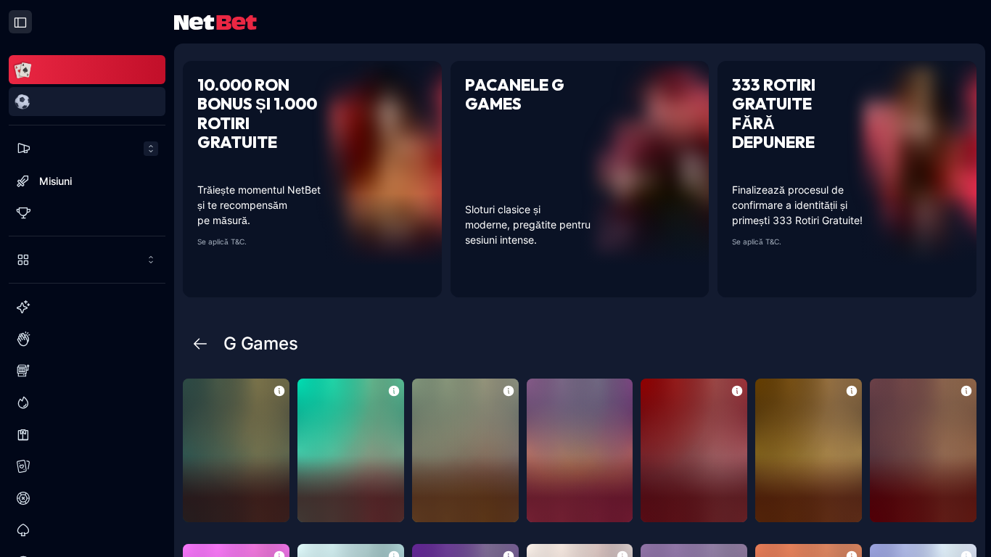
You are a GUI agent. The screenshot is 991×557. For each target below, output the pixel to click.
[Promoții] (87, 148)
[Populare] (87, 338)
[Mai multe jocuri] (87, 259)
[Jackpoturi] (87, 402)
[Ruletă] (87, 498)
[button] (279, 389)
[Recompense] (87, 212)
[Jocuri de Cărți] (87, 466)
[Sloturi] (87, 370)
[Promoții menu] (87, 148)
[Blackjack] (87, 530)
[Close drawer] (20, 21)
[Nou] (87, 306)
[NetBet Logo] (215, 21)
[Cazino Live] (87, 434)
